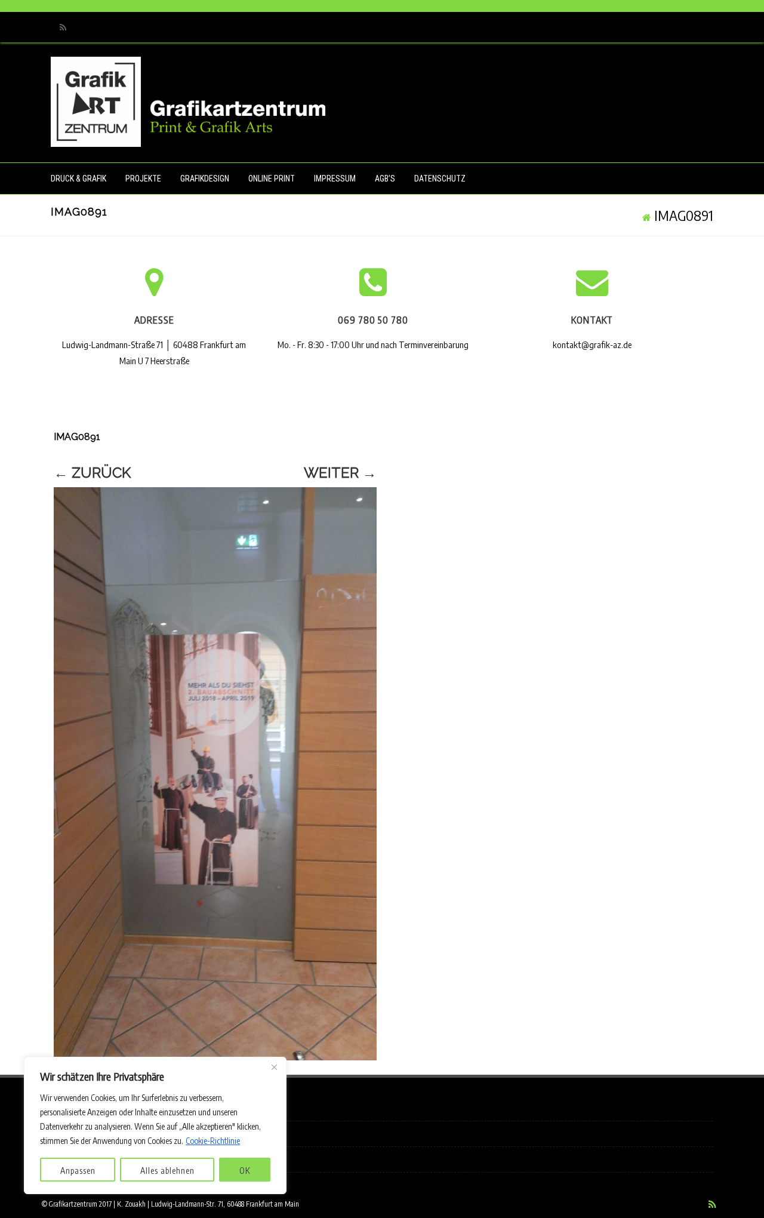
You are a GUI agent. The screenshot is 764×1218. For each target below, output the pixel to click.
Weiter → (340, 472)
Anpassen (78, 1170)
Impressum (335, 178)
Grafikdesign (204, 178)
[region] (155, 1125)
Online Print (271, 178)
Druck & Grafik (78, 178)
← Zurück (92, 472)
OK (245, 1170)
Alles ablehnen (167, 1170)
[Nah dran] (274, 1067)
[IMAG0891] (215, 773)
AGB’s (385, 178)
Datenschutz (440, 178)
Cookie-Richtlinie (213, 1141)
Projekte (143, 178)
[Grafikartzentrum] (188, 141)
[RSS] (63, 27)
